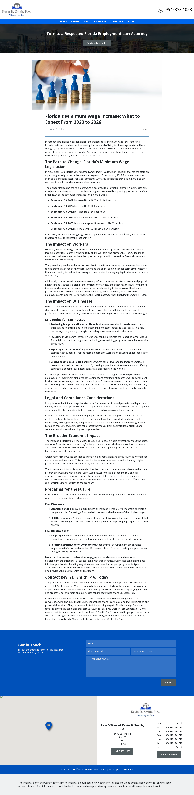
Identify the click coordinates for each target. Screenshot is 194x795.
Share (146, 129)
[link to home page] (16, 9)
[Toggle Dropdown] (105, 21)
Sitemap (113, 769)
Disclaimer (127, 769)
